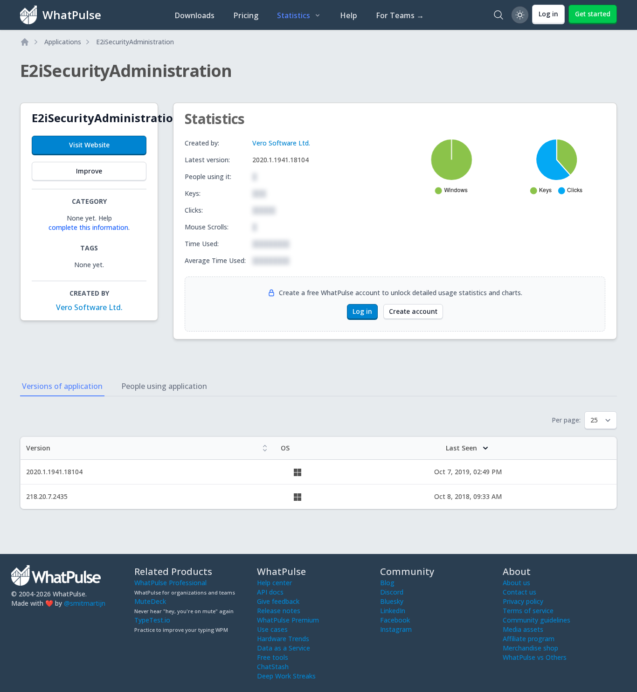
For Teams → (400, 15)
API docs (270, 592)
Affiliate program (528, 638)
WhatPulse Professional (170, 582)
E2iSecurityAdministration (135, 41)
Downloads (194, 15)
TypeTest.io (152, 620)
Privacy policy (523, 601)
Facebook (395, 620)
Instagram (396, 629)
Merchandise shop (530, 648)
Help (348, 15)
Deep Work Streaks (286, 675)
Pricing (245, 15)
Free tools (272, 657)
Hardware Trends (283, 638)
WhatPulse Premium (288, 620)
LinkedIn (392, 610)
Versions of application (62, 386)
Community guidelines (536, 620)
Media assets (523, 629)
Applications (62, 41)
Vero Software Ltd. (89, 307)
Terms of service (528, 610)
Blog (387, 582)
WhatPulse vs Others (535, 657)
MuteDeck (150, 601)
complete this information (88, 227)
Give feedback (278, 601)
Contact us (519, 592)
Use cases (272, 629)
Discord (391, 592)
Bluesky (391, 601)
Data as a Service (283, 648)
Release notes (278, 610)
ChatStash (273, 666)
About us (516, 582)
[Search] (498, 15)
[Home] (24, 42)
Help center (274, 582)
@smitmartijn (84, 603)
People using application (164, 386)
